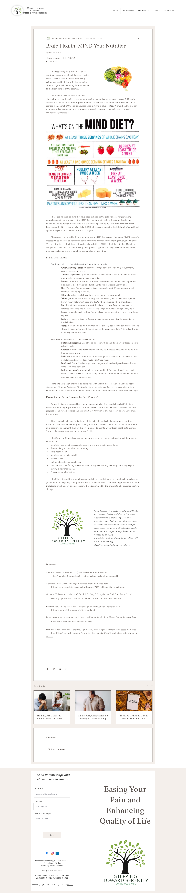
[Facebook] (47, 853)
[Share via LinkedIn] (60, 669)
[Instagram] (52, 853)
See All (150, 686)
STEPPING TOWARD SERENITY (35, 13)
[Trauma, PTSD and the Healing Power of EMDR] (52, 701)
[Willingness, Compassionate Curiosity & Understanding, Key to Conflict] (93, 701)
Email (38, 788)
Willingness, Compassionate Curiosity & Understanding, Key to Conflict (93, 717)
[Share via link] (66, 669)
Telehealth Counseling (35, 8)
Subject (39, 801)
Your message (43, 813)
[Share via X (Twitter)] (53, 669)
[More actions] (138, 38)
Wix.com (70, 885)
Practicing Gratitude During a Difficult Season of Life (133, 717)
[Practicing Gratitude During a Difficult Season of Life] (134, 701)
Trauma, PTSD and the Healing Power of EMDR (49, 717)
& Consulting (35, 11)
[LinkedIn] (57, 853)
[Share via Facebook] (47, 669)
